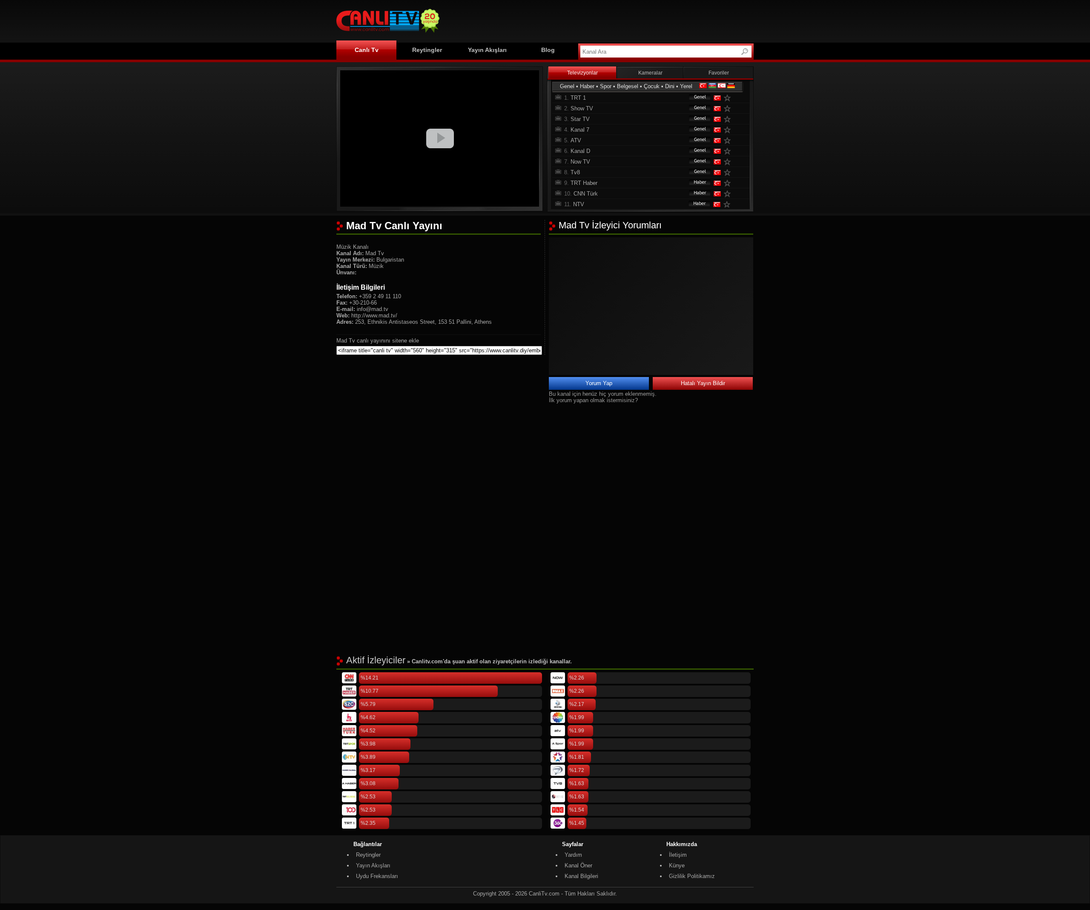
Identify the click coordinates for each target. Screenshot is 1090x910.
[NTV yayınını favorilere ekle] (728, 204)
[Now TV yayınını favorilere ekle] (729, 161)
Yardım (573, 855)
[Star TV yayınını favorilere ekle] (729, 119)
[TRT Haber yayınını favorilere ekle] (729, 183)
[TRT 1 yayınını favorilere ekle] (729, 97)
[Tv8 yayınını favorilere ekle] (729, 172)
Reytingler (427, 49)
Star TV (580, 119)
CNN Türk (586, 193)
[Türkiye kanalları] (703, 86)
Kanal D (580, 151)
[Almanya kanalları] (731, 86)
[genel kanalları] (696, 97)
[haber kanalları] (696, 183)
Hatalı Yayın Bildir (703, 383)
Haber (587, 86)
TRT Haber (584, 183)
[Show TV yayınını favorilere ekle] (729, 108)
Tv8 (575, 172)
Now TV (580, 161)
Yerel (686, 86)
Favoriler (718, 73)
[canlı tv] (387, 34)
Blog (548, 49)
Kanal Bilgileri (581, 876)
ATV (576, 140)
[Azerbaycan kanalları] (712, 86)
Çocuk (652, 86)
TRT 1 (578, 98)
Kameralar (650, 73)
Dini (669, 86)
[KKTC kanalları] (722, 86)
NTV (578, 204)
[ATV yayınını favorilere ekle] (729, 140)
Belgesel (627, 86)
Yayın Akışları (487, 49)
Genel (567, 86)
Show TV (582, 108)
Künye (677, 865)
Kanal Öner (578, 865)
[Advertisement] (599, 20)
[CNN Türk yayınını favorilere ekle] (729, 193)
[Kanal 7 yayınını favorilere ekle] (729, 129)
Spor (605, 86)
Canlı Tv (367, 49)
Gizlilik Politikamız (692, 876)
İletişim (678, 855)
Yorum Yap (598, 383)
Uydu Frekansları (377, 876)
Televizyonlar (582, 73)
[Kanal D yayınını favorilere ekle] (729, 151)
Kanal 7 (580, 130)
